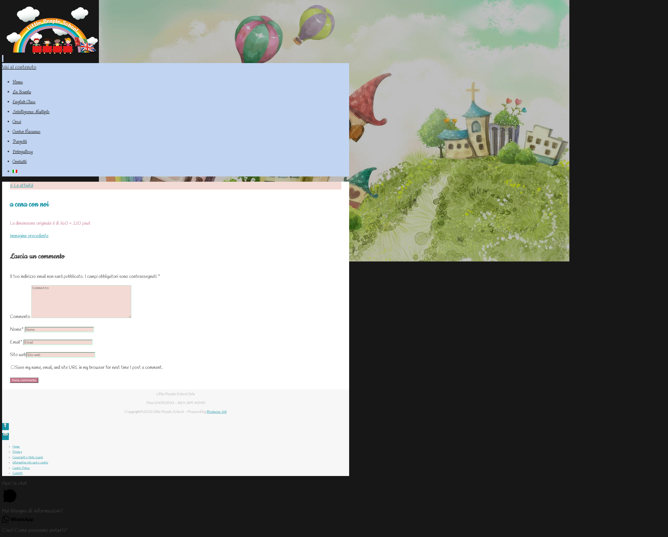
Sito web (18, 355)
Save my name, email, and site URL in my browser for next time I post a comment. (89, 367)
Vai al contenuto (19, 67)
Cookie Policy (21, 468)
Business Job (217, 412)
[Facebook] (5, 426)
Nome (17, 329)
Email (16, 342)
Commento (20, 317)
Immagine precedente (29, 236)
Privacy (17, 452)
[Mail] (5, 436)
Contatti (18, 473)
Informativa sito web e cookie (30, 463)
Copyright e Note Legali (28, 457)
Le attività (21, 185)
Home (16, 447)
